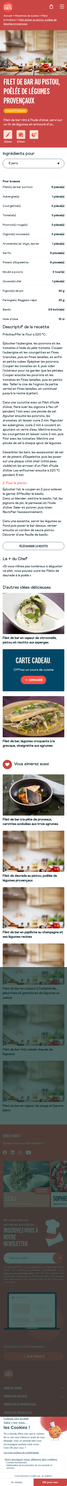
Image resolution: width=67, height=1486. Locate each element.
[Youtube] (28, 1152)
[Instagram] (20, 1152)
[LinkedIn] (13, 1152)
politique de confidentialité (19, 1273)
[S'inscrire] (58, 1258)
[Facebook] (5, 1152)
